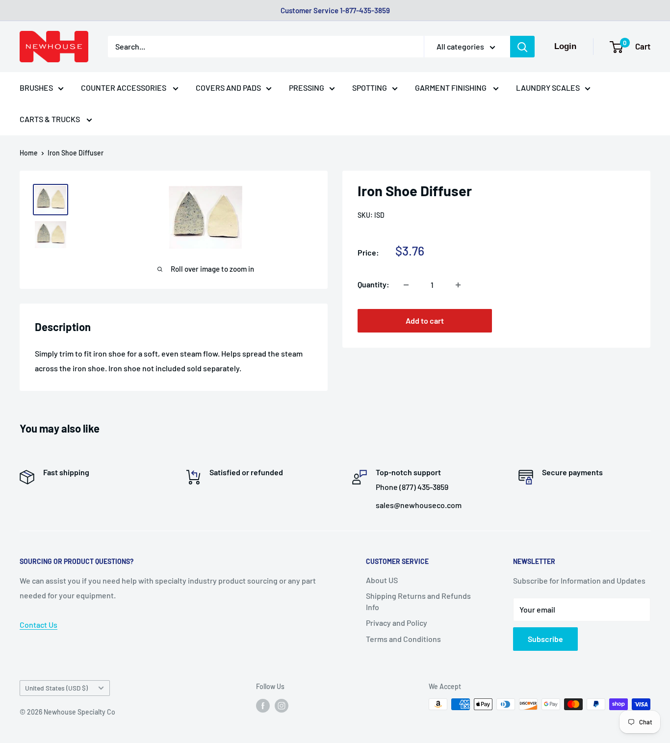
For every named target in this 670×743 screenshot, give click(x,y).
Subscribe (545, 638)
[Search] (522, 46)
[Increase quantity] (458, 285)
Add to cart (425, 321)
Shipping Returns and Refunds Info (418, 601)
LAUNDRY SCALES (548, 87)
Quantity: (373, 284)
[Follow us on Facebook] (263, 705)
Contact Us (38, 624)
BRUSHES (36, 87)
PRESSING (306, 87)
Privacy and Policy (396, 622)
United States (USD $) (56, 688)
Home (29, 153)
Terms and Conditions (403, 638)
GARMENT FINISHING (451, 87)
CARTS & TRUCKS (50, 119)
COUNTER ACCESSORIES (124, 87)
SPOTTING (369, 87)
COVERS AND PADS (228, 87)
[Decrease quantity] (406, 285)
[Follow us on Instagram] (281, 705)
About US (382, 580)
